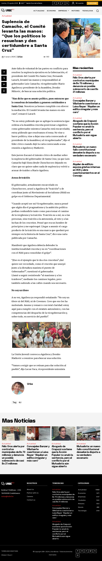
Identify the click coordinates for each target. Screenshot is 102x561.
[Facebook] (54, 3)
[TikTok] (63, 3)
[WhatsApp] (4, 90)
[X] (67, 3)
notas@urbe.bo (7, 496)
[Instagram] (58, 3)
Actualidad (7, 16)
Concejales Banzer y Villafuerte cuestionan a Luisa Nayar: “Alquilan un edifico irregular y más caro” (86, 106)
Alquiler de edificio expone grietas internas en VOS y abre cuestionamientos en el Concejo (86, 170)
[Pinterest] (4, 84)
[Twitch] (90, 551)
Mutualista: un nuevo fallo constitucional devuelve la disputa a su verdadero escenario (88, 452)
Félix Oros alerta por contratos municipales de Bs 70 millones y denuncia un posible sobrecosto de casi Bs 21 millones (13, 455)
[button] (97, 11)
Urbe (20, 57)
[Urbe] (18, 388)
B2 (20, 402)
